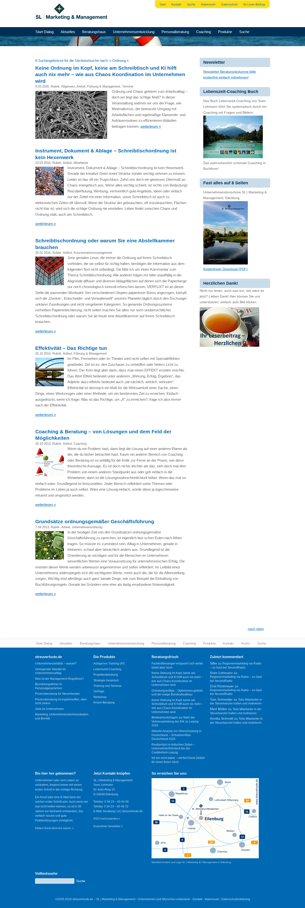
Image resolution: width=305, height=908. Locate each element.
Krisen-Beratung (104, 702)
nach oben (256, 629)
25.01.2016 (43, 252)
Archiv (245, 643)
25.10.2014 (43, 353)
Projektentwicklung (105, 674)
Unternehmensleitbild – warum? (55, 663)
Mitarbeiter (81, 163)
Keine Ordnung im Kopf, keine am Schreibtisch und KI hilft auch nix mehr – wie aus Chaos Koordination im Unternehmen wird (110, 74)
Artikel (80, 86)
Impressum (208, 4)
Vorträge (98, 691)
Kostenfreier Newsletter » (108, 826)
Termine (127, 86)
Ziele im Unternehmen (49, 709)
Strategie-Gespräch (106, 680)
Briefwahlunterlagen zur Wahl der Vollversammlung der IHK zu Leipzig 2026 (175, 721)
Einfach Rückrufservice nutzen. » (54, 828)
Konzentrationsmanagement (93, 252)
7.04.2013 (42, 527)
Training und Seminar (107, 686)
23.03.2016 (43, 163)
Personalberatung (175, 32)
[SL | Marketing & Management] (73, 13)
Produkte (225, 32)
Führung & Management (103, 86)
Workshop (100, 697)
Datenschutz (229, 4)
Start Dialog (45, 32)
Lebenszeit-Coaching (107, 669)
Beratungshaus (94, 32)
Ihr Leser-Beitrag (254, 4)
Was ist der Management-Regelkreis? (59, 678)
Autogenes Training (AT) (109, 663)
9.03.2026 (42, 86)
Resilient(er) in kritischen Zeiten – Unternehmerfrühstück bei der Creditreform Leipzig (173, 748)
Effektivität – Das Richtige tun (71, 348)
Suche (191, 4)
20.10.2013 (43, 443)
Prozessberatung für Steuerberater (57, 693)
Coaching (203, 32)
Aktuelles (68, 32)
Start (163, 4)
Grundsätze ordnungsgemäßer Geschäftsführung (94, 521)
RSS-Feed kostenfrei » (106, 818)
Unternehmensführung (87, 527)
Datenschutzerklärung (235, 899)
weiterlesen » (150, 126)
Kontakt (176, 4)
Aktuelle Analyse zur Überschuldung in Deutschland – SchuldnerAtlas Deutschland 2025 (177, 735)
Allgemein (68, 86)
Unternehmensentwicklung (133, 32)
